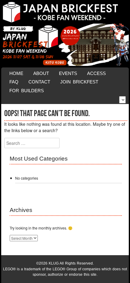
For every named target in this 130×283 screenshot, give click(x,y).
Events (68, 73)
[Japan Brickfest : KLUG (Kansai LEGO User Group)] (64, 12)
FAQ (13, 81)
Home (16, 73)
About (41, 73)
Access (96, 73)
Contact (39, 81)
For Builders (26, 90)
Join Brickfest (79, 81)
